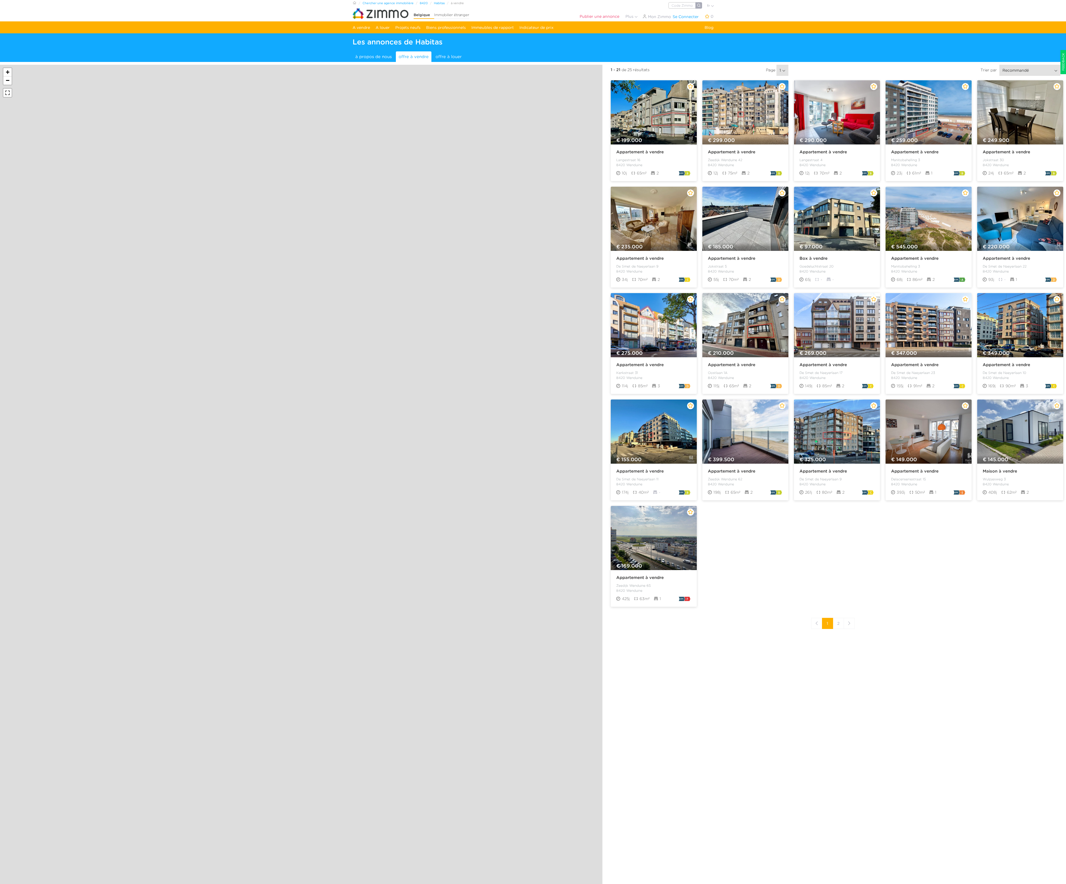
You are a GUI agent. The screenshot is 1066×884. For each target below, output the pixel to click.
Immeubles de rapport (492, 27)
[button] (7, 72)
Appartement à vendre (640, 151)
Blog (709, 27)
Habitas (439, 3)
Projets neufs (408, 27)
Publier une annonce (599, 16)
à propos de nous (373, 56)
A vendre (361, 27)
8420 (424, 3)
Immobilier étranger (451, 15)
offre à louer (449, 56)
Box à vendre (814, 258)
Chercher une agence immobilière (388, 3)
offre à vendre (414, 56)
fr (709, 6)
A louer (383, 27)
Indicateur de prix (536, 27)
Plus (630, 16)
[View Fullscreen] (7, 93)
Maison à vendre (1000, 471)
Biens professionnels (446, 27)
